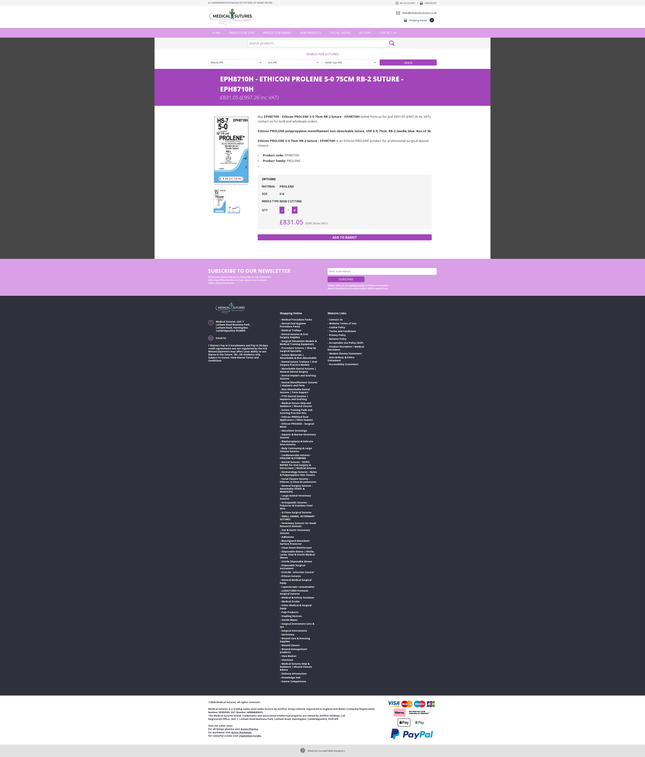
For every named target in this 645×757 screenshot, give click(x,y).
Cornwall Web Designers (331, 750)
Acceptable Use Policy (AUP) (346, 342)
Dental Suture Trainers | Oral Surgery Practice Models (298, 363)
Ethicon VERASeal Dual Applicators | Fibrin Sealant (296, 418)
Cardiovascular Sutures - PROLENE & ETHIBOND (295, 456)
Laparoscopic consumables (298, 586)
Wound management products (293, 650)
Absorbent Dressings (294, 430)
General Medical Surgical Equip (295, 581)
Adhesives (288, 536)
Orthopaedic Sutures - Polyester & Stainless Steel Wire (296, 505)
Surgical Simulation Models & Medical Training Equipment (298, 342)
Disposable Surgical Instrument (292, 567)
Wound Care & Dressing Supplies (295, 640)
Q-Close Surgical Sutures (296, 512)
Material (268, 186)
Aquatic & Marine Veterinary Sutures (298, 436)
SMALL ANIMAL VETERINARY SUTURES (297, 518)
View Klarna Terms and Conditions (233, 359)
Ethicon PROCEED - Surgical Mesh (297, 425)
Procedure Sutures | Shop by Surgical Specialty (298, 349)
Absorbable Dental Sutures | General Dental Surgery (298, 370)
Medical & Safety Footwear (298, 597)
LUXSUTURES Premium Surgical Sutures (294, 592)
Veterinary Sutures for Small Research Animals (298, 525)
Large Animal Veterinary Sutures (295, 497)
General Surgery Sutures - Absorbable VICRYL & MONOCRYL (296, 488)
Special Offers (340, 33)
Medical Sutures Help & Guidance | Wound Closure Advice (296, 666)
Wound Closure (291, 645)
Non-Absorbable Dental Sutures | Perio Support (295, 391)
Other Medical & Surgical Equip (296, 607)
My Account (407, 3)
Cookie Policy (337, 327)
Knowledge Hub (291, 677)
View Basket (289, 656)
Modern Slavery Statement (345, 353)
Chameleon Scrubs (250, 735)
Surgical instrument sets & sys (297, 625)
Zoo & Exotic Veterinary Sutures (295, 531)
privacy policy (357, 285)
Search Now (391, 43)
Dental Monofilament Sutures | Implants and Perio (298, 384)
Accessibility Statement (343, 364)
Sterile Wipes (289, 619)
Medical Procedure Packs (297, 319)
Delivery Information (294, 673)
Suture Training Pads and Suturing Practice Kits (296, 411)
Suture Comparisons (294, 681)
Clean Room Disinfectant (297, 547)
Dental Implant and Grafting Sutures (298, 377)
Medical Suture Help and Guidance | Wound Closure (296, 404)
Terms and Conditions (342, 331)
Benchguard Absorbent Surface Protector (295, 542)
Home (216, 33)
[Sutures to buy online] (231, 17)
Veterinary (288, 634)
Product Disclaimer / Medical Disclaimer (346, 348)
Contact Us (387, 33)
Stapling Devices (292, 616)
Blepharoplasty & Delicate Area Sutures (296, 443)
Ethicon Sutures (291, 576)
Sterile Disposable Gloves (297, 561)
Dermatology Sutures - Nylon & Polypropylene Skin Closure (298, 473)
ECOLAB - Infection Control (298, 572)
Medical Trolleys (291, 330)
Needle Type (270, 201)
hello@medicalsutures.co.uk (419, 13)
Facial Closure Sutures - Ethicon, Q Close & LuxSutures (298, 480)
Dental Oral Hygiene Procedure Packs (293, 325)
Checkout (430, 3)
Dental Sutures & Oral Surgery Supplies (294, 336)
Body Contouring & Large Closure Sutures (296, 450)
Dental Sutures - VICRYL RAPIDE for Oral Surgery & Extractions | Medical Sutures (298, 465)
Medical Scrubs (291, 601)
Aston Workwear (241, 732)
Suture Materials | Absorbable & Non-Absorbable (298, 356)
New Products (310, 33)
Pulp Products (290, 612)
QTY (265, 210)
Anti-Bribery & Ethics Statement (341, 359)
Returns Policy (338, 338)
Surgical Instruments (294, 630)
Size (264, 194)
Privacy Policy (337, 335)
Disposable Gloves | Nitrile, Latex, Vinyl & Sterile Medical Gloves (297, 554)
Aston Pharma (249, 729)
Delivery (365, 33)
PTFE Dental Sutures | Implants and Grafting (294, 398)
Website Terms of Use (342, 323)
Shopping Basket (421, 20)
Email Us (221, 338)
